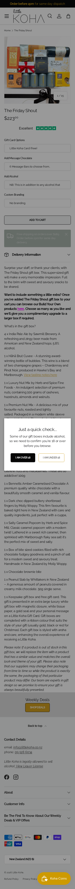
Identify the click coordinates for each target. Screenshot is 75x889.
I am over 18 (22, 457)
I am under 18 (51, 457)
